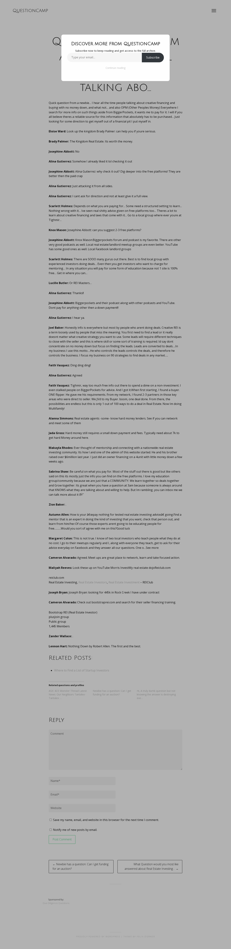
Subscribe (153, 57)
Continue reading (115, 68)
